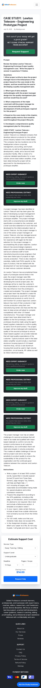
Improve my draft (20, 201)
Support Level (9, 553)
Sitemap (21, 666)
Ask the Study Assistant (28, 684)
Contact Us (20, 649)
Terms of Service (20, 659)
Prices (20, 635)
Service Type (9, 544)
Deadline (7, 561)
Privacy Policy (20, 656)
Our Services (20, 632)
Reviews (20, 639)
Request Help (20, 579)
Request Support (20, 51)
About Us (20, 628)
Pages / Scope (26, 561)
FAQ (20, 653)
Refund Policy (20, 663)
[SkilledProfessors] (8, 5)
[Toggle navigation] (37, 5)
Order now (20, 183)
